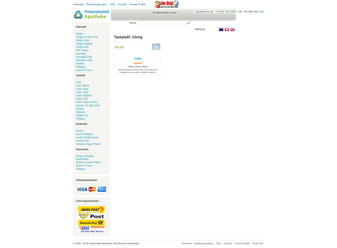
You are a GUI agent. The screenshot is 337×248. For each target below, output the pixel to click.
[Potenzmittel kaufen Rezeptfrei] (91, 14)
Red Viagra (82, 50)
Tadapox (80, 118)
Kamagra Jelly (84, 60)
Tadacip (80, 112)
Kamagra (81, 53)
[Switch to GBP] (232, 29)
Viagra (79, 33)
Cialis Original (83, 95)
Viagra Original (84, 43)
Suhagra (80, 66)
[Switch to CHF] (226, 29)
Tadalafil (137, 63)
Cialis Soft (82, 98)
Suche (132, 22)
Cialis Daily (82, 88)
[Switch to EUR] (221, 29)
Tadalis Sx (82, 115)
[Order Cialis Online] (138, 50)
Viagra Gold (82, 40)
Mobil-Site (257, 243)
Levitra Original (84, 134)
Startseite (78, 4)
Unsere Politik (137, 4)
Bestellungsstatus (97, 4)
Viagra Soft (82, 46)
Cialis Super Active (86, 102)
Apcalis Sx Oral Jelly (88, 105)
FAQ (112, 4)
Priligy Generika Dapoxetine (85, 157)
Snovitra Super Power (88, 144)
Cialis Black (82, 85)
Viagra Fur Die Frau (87, 36)
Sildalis (80, 63)
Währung (200, 29)
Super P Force (84, 70)
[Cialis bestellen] (156, 47)
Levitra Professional (87, 137)
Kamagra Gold (84, 56)
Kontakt (122, 4)
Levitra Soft (82, 140)
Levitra (79, 130)
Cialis (138, 58)
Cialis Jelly (82, 92)
